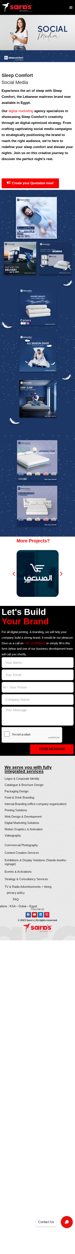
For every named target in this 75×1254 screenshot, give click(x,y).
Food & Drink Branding (19, 797)
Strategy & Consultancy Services (26, 879)
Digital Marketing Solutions (22, 822)
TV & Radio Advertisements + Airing (28, 886)
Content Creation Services (22, 852)
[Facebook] (28, 914)
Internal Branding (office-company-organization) (35, 804)
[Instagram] (46, 914)
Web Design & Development (23, 816)
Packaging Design (16, 791)
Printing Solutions (16, 810)
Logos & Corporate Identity (22, 778)
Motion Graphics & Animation (24, 829)
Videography (13, 835)
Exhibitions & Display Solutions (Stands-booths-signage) (36, 862)
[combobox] (5, 687)
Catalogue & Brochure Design (24, 785)
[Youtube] (34, 914)
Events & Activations (18, 871)
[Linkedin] (40, 914)
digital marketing (21, 111)
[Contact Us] (67, 1222)
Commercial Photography (21, 845)
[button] (70, 7)
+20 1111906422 (34, 643)
